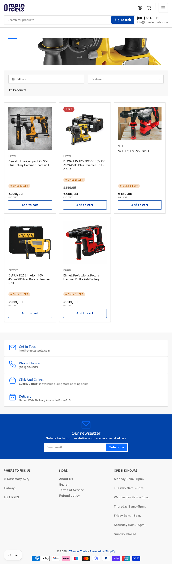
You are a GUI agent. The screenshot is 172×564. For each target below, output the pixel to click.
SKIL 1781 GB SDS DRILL (134, 151)
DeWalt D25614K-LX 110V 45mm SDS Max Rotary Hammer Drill (29, 279)
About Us (66, 479)
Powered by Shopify (102, 551)
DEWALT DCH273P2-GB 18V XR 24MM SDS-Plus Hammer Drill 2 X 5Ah (84, 164)
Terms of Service (71, 490)
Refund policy (69, 495)
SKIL (120, 146)
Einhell (68, 270)
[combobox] (69, 19)
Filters (21, 79)
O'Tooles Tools (77, 551)
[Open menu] (163, 7)
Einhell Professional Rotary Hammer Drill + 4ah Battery (81, 277)
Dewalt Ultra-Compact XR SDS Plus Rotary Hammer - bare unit (29, 163)
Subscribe (116, 447)
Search (126, 20)
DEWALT (13, 156)
